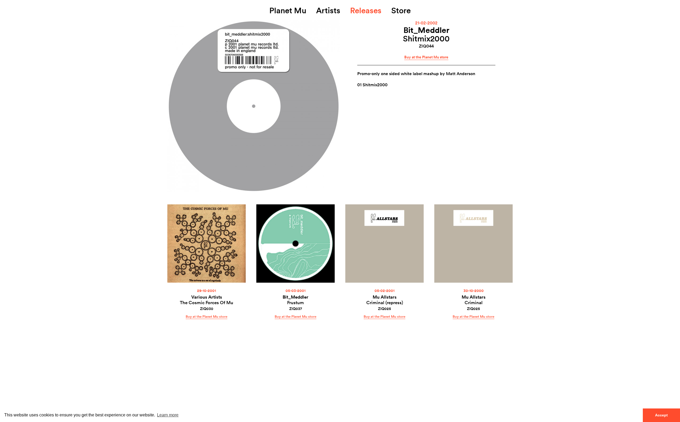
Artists (328, 10)
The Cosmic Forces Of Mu (206, 302)
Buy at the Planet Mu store (426, 57)
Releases (365, 10)
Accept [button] (661, 415)
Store (401, 10)
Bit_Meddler (426, 30)
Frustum (295, 302)
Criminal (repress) (384, 302)
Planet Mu (287, 10)
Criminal (474, 302)
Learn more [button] (167, 415)
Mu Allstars (385, 297)
